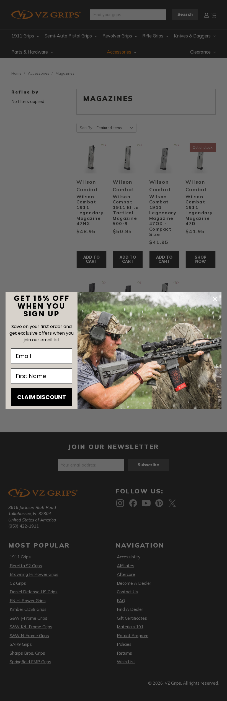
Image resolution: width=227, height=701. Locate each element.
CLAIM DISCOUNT (41, 397)
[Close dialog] (214, 298)
